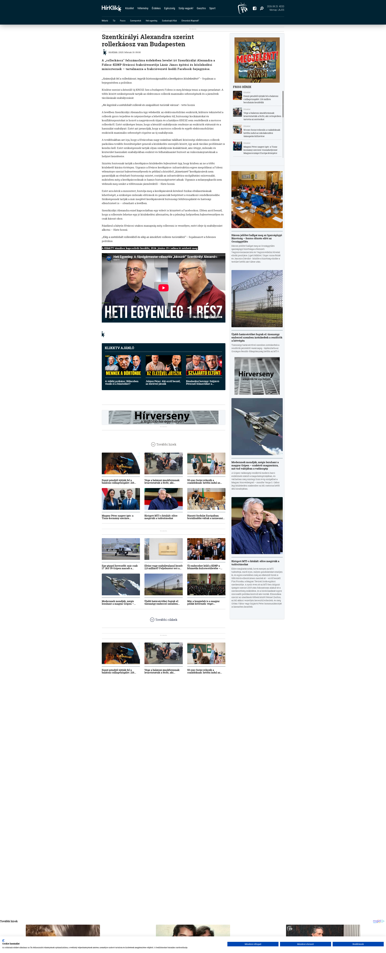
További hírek (166, 444)
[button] (261, 8)
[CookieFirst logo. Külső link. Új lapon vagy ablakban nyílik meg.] (3, 940)
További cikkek (166, 620)
